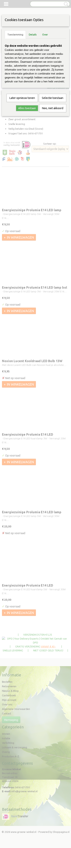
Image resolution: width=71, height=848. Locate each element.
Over (45, 34)
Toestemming (15, 34)
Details (33, 34)
